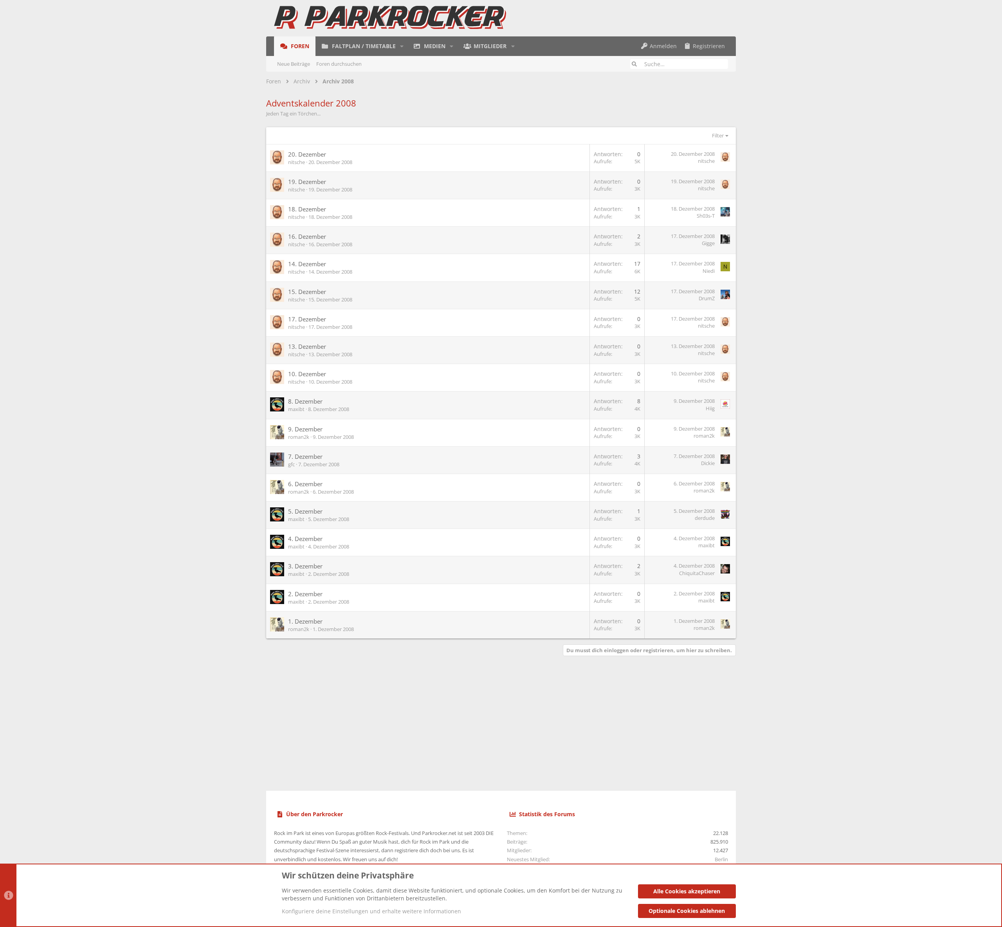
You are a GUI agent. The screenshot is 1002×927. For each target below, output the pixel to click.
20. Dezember (307, 154)
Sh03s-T (706, 215)
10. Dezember (307, 374)
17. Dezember (307, 319)
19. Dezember (307, 182)
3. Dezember (305, 566)
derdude (705, 517)
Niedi (709, 270)
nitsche (296, 162)
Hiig (710, 408)
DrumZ (707, 298)
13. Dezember (307, 346)
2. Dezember (305, 594)
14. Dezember (307, 264)
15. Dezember (307, 292)
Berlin (721, 859)
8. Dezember (305, 401)
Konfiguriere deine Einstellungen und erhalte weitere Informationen (371, 911)
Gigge (708, 243)
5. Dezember (305, 511)
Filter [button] (718, 135)
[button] (401, 46)
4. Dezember (305, 539)
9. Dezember (305, 429)
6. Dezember (305, 484)
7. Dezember (305, 456)
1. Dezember (305, 621)
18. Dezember (307, 209)
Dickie (708, 463)
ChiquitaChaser (697, 573)
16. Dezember (307, 236)
